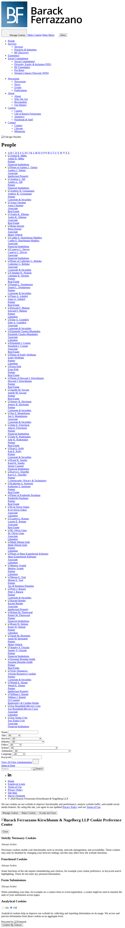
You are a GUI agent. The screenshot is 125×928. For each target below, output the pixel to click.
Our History (20, 105)
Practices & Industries (25, 49)
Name (4, 732)
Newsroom (13, 78)
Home (11, 781)
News (17, 84)
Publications (20, 90)
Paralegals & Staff (23, 119)
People (11, 41)
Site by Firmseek (16, 795)
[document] (62, 872)
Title (3, 735)
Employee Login (16, 784)
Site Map (12, 792)
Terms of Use (15, 787)
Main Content (35, 35)
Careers (12, 108)
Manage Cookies (10, 813)
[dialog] (62, 809)
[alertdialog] (62, 872)
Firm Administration (21, 762)
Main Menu (48, 35)
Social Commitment (18, 58)
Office (4, 744)
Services (12, 43)
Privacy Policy (15, 789)
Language (6, 754)
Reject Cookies (29, 813)
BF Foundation (22, 67)
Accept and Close (47, 813)
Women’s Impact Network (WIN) (31, 73)
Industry (5, 741)
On (7, 907)
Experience (13, 55)
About (11, 93)
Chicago (18, 128)
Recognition (20, 102)
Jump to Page (8, 765)
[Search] (57, 35)
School (4, 747)
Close (5, 831)
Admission (6, 750)
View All (6, 762)
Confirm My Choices (12, 925)
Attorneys (19, 116)
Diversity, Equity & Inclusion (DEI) (32, 64)
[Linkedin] (9, 775)
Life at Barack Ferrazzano (27, 113)
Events (17, 87)
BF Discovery (21, 52)
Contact (12, 122)
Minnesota (19, 131)
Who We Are (21, 99)
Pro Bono (19, 70)
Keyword (6, 757)
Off (15, 907)
